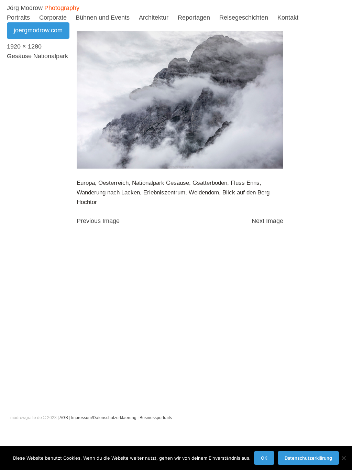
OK (264, 458)
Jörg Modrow (25, 7)
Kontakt (287, 17)
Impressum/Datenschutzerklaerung (103, 417)
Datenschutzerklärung (308, 458)
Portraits (18, 17)
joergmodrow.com (38, 30)
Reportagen (194, 17)
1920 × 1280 (24, 46)
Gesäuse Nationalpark (37, 56)
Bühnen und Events (103, 17)
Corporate (53, 17)
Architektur (153, 17)
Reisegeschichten (243, 17)
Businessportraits (156, 417)
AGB (63, 417)
